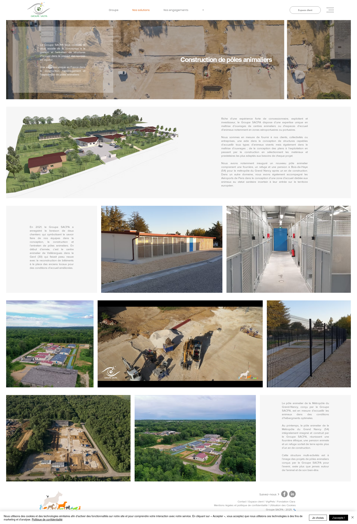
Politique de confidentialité (47, 519)
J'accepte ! (338, 518)
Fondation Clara (286, 501)
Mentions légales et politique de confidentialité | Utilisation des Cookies (255, 505)
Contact (242, 501)
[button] (330, 10)
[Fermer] (352, 517)
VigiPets (271, 501)
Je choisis (318, 518)
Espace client (256, 501)
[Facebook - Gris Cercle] (284, 494)
